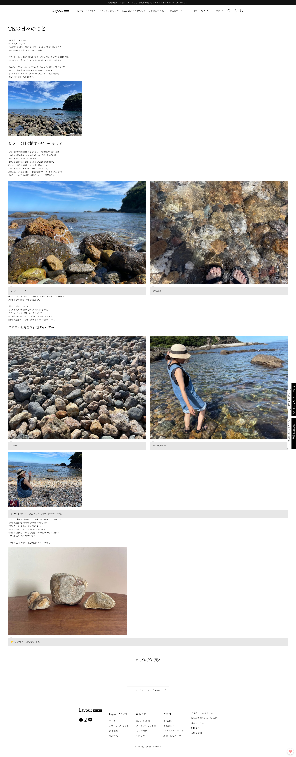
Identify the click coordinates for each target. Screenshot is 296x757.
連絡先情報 (196, 733)
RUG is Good (143, 720)
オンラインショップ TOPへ (148, 690)
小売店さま (168, 720)
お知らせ (140, 735)
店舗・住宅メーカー (173, 735)
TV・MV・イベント (173, 730)
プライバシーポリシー (202, 713)
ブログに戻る (150, 659)
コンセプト (114, 720)
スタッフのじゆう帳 (146, 725)
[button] (109, 10)
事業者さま (168, 725)
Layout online (153, 746)
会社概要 (113, 730)
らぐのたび (141, 730)
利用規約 (195, 728)
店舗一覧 (113, 735)
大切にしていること (119, 725)
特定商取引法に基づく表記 (204, 718)
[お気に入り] (290, 751)
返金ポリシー (197, 723)
